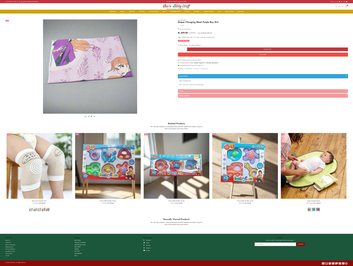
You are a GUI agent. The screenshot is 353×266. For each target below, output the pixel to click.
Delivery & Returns (196, 45)
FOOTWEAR (131, 11)
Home (6, 15)
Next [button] (350, 174)
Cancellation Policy (10, 251)
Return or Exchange (10, 245)
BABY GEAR (141, 11)
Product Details (183, 76)
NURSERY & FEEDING (209, 11)
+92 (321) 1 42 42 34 (12, 1)
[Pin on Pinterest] (91, 117)
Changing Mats (204, 69)
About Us (8, 240)
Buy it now (263, 54)
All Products (196, 69)
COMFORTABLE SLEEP (175, 11)
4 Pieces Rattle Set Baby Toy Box (245, 201)
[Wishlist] (342, 6)
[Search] (336, 6)
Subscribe (300, 244)
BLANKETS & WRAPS (153, 11)
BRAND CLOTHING (229, 11)
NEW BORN (196, 11)
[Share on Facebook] (89, 117)
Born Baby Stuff (182, 20)
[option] (90, 66)
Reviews (181, 91)
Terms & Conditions (10, 249)
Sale (7, 20)
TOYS (219, 11)
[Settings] (339, 6)
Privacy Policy (9, 253)
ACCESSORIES (112, 11)
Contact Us (8, 242)
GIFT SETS (187, 11)
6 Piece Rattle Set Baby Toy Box (108, 201)
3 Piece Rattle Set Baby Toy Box (176, 201)
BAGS (164, 11)
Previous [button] (3, 174)
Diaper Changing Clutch (313, 201)
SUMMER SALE (240, 11)
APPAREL (122, 11)
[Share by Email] (94, 117)
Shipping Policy (9, 247)
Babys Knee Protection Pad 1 (39, 201)
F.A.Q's (7, 256)
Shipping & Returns (184, 96)
